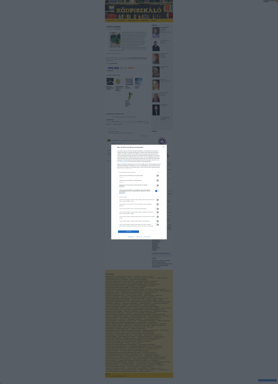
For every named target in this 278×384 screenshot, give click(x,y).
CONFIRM (128, 231)
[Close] (164, 147)
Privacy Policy (147, 236)
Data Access (139, 236)
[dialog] (139, 192)
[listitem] (139, 172)
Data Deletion (131, 236)
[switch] (157, 176)
